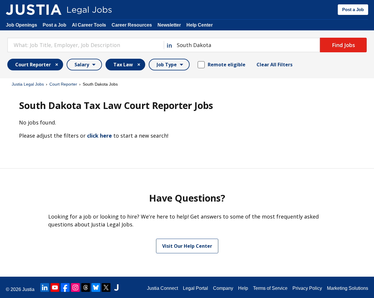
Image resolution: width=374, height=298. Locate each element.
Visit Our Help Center (187, 246)
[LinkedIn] (44, 287)
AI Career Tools (89, 24)
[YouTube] (55, 287)
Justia (28, 289)
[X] (106, 287)
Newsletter (169, 24)
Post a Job (353, 9)
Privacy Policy (307, 288)
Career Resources (132, 24)
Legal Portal (195, 288)
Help (243, 288)
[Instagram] (75, 287)
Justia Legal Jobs (28, 84)
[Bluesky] (95, 287)
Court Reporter (63, 84)
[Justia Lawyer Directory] (116, 287)
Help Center (199, 24)
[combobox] (85, 45)
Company (223, 288)
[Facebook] (65, 287)
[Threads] (85, 287)
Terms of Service (270, 288)
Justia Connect (162, 288)
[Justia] (33, 9)
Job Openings (21, 24)
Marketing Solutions (347, 288)
